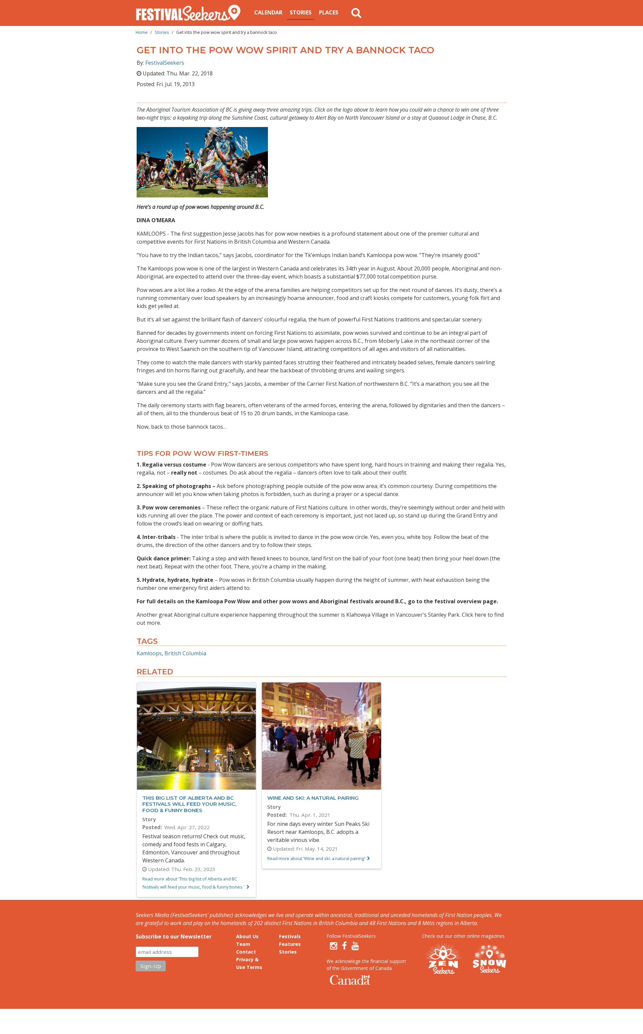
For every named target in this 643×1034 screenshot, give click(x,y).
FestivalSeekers (164, 62)
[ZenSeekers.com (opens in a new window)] (444, 959)
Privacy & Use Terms (249, 963)
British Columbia (185, 653)
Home (142, 32)
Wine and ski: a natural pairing (313, 798)
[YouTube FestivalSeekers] (355, 945)
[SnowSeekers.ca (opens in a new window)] (489, 959)
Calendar (268, 12)
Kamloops (149, 653)
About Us (247, 936)
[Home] (191, 12)
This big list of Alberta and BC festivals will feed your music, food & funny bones (189, 804)
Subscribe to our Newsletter (174, 936)
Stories (300, 12)
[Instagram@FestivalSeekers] (333, 945)
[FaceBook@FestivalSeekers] (344, 945)
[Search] (356, 12)
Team (243, 944)
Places (328, 12)
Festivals (290, 936)
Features (290, 944)
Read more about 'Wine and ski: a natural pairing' (316, 858)
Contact (246, 952)
